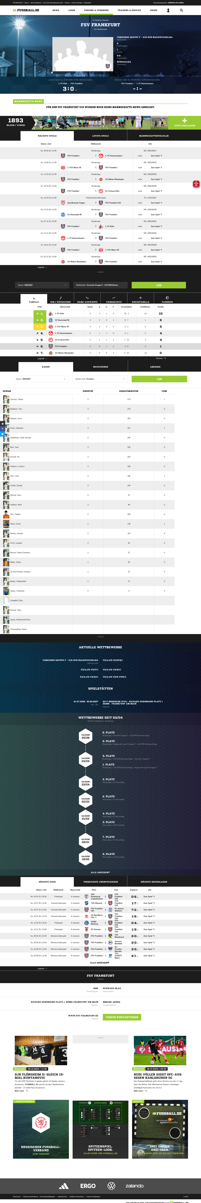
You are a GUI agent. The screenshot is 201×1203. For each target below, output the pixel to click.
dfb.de (27, 3)
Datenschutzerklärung (30, 1196)
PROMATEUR (17, 3)
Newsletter (87, 3)
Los (158, 285)
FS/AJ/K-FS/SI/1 (89, 677)
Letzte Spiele (100, 136)
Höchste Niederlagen (154, 882)
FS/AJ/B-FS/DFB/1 (113, 660)
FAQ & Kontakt (77, 3)
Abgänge (155, 367)
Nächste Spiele (47, 136)
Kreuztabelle (140, 302)
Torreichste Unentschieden (100, 882)
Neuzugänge (100, 367)
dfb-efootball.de (36, 3)
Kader (46, 367)
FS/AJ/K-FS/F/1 (89, 670)
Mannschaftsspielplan (154, 136)
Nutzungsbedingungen (47, 1196)
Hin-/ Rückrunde (60, 302)
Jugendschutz (62, 1196)
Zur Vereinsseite (100, 29)
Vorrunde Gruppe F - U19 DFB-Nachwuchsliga (145, 37)
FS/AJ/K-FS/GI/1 (112, 670)
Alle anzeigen (99, 872)
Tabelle (34, 302)
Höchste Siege (47, 882)
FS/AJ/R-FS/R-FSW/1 (114, 677)
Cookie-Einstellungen (93, 1196)
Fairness (167, 302)
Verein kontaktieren (122, 1017)
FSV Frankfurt (100, 975)
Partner (67, 3)
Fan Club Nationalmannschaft (53, 3)
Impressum (17, 1196)
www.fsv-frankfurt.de (83, 1016)
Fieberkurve (114, 302)
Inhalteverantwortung (77, 1196)
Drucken (159, 358)
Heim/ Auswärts (87, 302)
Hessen (106, 20)
